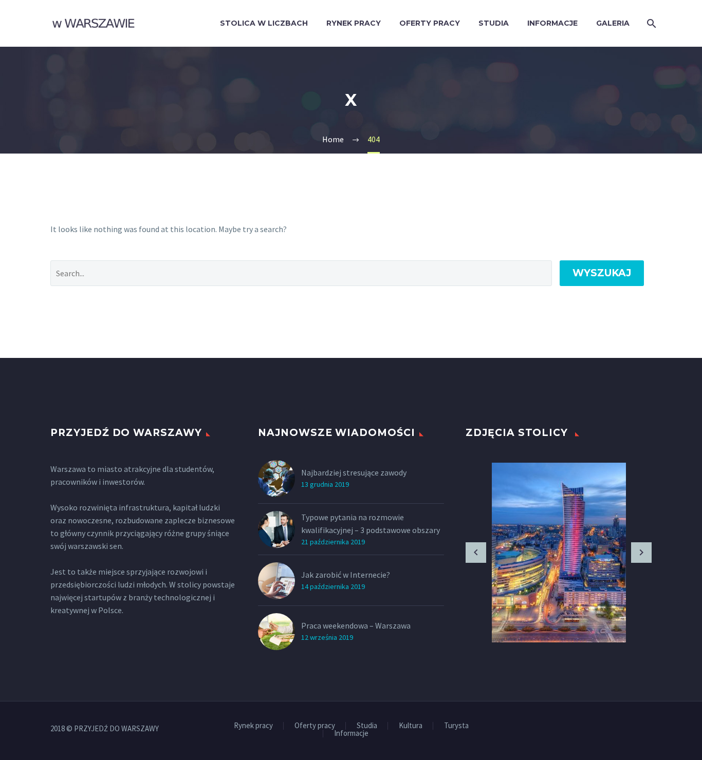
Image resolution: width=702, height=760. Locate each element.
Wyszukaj (601, 273)
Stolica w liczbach (264, 23)
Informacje (552, 23)
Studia (493, 23)
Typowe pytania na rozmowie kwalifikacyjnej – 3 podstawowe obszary (370, 523)
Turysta (456, 726)
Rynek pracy (353, 23)
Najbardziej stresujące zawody (354, 472)
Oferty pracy (429, 23)
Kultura (410, 726)
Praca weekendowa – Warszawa (356, 625)
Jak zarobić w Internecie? (345, 574)
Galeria (613, 23)
